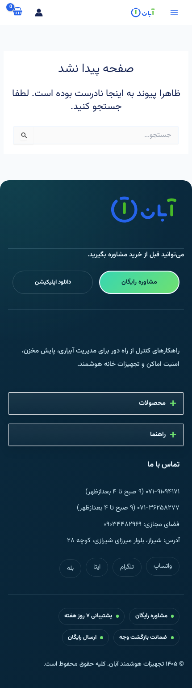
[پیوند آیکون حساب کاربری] (39, 12)
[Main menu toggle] (174, 12)
